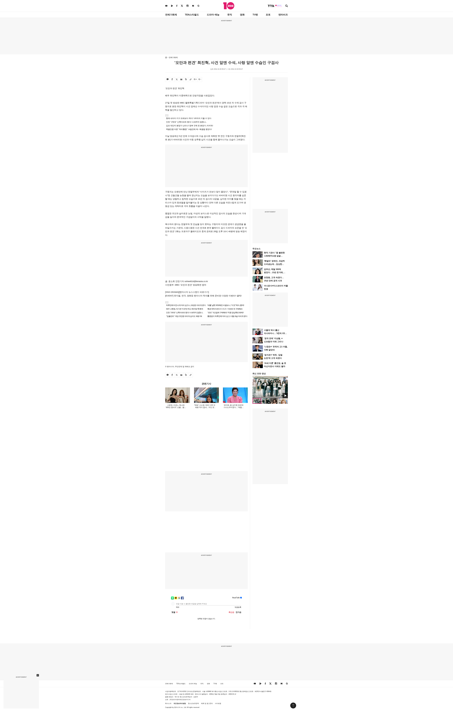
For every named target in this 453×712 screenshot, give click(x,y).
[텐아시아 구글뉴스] (198, 6)
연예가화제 (171, 14)
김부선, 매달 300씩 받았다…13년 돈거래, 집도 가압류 (273, 272)
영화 (242, 14)
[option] (270, 387)
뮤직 (229, 14)
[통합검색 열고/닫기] (286, 6)
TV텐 (255, 14)
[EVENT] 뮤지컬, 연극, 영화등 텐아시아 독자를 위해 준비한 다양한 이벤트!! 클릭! (203, 296)
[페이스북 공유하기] (172, 79)
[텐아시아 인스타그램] (188, 6)
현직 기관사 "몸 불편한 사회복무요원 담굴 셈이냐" (274, 256)
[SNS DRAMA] (172, 292)
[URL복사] (190, 79)
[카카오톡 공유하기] (167, 79)
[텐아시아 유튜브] (166, 6)
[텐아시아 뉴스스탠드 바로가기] (194, 292)
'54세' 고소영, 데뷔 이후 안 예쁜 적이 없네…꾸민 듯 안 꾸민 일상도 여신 (204, 407)
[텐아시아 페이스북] (176, 6)
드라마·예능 (213, 14)
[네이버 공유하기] (181, 79)
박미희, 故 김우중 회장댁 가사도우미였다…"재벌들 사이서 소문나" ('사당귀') (234, 407)
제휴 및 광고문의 (207, 703)
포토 (268, 14)
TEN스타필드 (192, 14)
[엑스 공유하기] (176, 79)
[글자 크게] (195, 79)
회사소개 (168, 703)
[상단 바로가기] (293, 705)
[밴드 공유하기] (186, 79)
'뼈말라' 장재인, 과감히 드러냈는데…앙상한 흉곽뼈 (274, 264)
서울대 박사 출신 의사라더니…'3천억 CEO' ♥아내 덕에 (275, 333)
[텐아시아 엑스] (182, 6)
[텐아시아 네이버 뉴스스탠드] (193, 6)
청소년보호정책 (193, 703)
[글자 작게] (199, 79)
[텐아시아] (228, 5)
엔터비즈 (283, 14)
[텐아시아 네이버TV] (172, 6)
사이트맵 (218, 703)
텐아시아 (177, 707)
